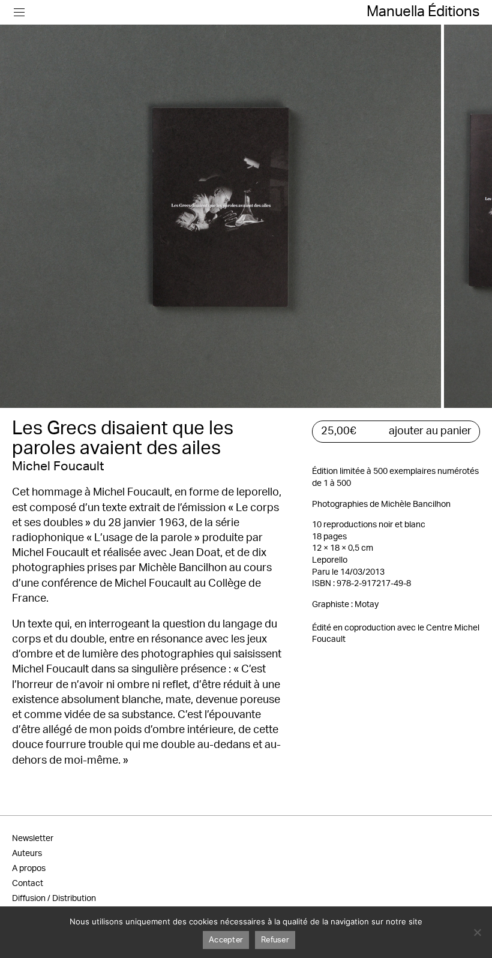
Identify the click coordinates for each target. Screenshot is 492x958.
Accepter (226, 940)
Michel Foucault (58, 466)
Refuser (275, 940)
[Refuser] (477, 932)
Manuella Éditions (423, 12)
